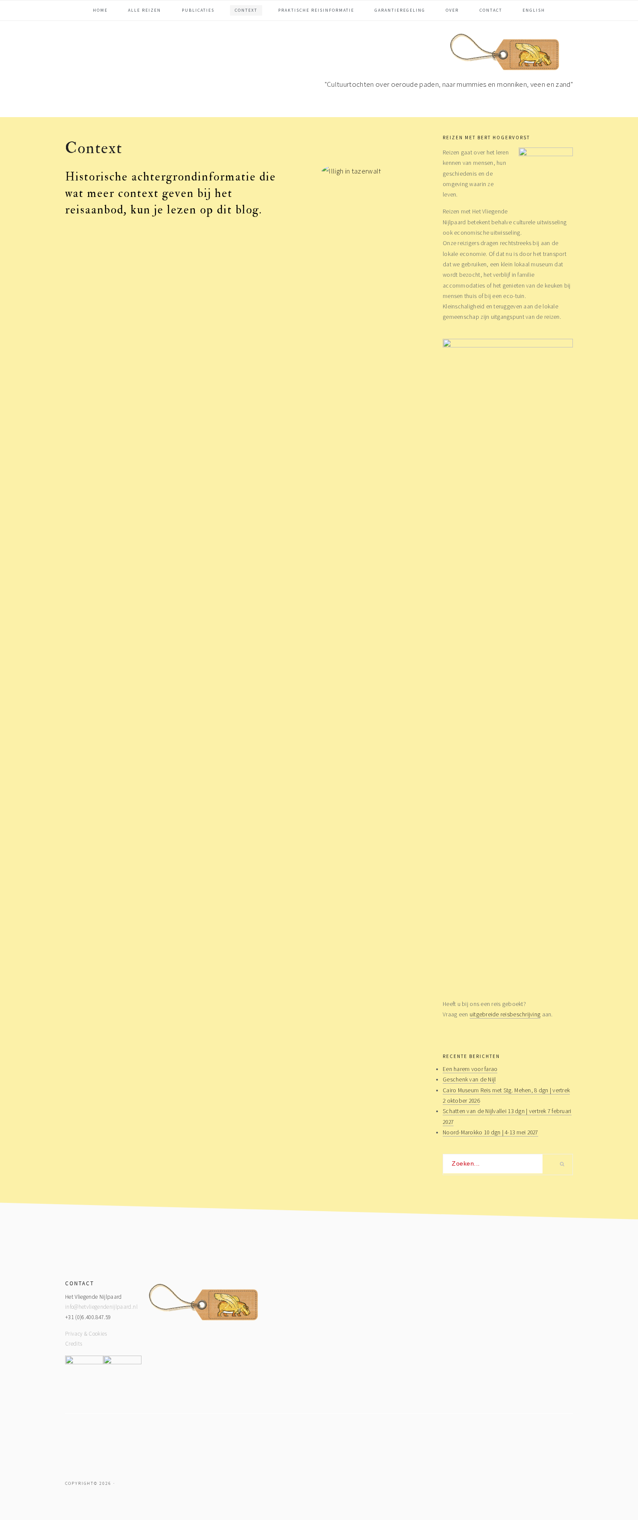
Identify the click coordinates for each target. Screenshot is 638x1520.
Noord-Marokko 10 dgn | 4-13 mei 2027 (490, 1132)
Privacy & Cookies (86, 1333)
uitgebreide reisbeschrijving (505, 1014)
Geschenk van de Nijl (469, 1079)
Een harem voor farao (470, 1069)
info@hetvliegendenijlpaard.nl (101, 1306)
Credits (73, 1343)
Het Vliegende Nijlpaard (130, 66)
